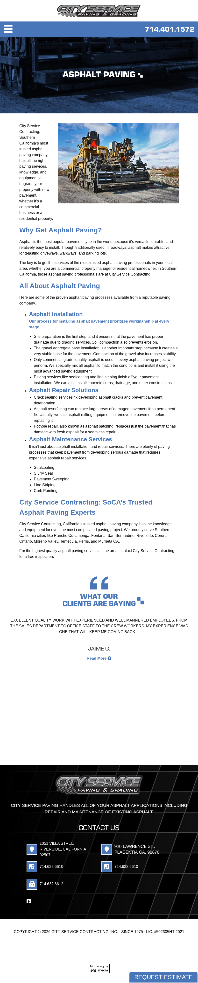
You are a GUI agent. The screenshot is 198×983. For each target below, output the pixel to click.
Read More (97, 658)
